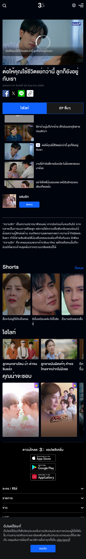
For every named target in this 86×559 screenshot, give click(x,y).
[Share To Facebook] (6, 93)
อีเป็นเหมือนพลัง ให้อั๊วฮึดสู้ (45, 321)
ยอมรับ (43, 548)
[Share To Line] (21, 93)
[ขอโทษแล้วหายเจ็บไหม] (59, 410)
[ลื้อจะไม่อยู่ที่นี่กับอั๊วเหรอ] (16, 294)
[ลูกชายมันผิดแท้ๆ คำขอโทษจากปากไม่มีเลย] (59, 349)
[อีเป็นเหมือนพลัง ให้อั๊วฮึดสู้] (46, 294)
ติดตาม (29, 204)
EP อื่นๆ (65, 108)
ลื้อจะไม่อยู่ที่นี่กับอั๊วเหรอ (15, 319)
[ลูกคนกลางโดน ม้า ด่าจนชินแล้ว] (21, 349)
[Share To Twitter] (13, 93)
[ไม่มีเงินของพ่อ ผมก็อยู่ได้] (21, 410)
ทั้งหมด (79, 268)
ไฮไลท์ (24, 108)
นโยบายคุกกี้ (63, 540)
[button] (23, 42)
